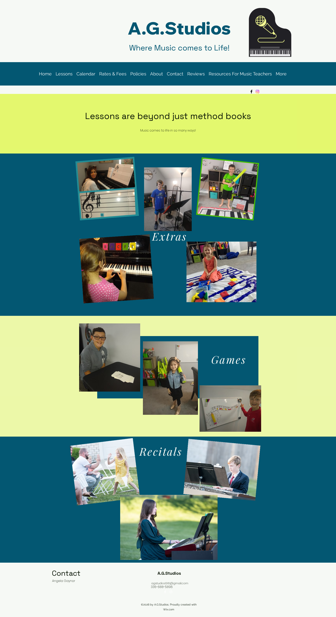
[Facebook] (251, 91)
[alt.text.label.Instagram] (171, 592)
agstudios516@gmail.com (169, 583)
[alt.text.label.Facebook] (165, 592)
